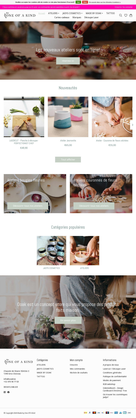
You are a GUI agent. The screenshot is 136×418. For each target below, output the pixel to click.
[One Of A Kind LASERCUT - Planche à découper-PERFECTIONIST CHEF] (24, 117)
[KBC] (120, 413)
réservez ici (68, 60)
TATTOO (110, 13)
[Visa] (98, 413)
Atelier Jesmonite (68, 140)
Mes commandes (77, 368)
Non (85, 2)
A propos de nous (111, 364)
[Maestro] (107, 413)
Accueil (41, 13)
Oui (78, 2)
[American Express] (116, 413)
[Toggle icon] (120, 15)
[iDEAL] (85, 413)
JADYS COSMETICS (51, 268)
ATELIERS (84, 268)
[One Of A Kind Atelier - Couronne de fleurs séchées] (112, 117)
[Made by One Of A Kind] (19, 15)
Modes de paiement (112, 380)
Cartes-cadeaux (61, 17)
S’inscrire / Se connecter (124, 7)
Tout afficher (68, 159)
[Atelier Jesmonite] (68, 117)
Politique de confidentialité (115, 376)
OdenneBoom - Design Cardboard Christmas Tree (115, 389)
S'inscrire (74, 364)
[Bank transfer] (129, 413)
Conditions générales (112, 372)
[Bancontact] (103, 413)
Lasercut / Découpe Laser (114, 368)
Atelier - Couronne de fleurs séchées (112, 140)
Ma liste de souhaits (79, 372)
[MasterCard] (94, 413)
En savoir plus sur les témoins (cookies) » (105, 2)
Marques (77, 17)
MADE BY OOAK (44, 372)
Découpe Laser (91, 17)
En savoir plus (68, 320)
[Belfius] (111, 413)
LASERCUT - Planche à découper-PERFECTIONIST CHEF (23, 142)
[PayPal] (90, 413)
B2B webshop (109, 384)
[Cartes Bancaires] (124, 413)
